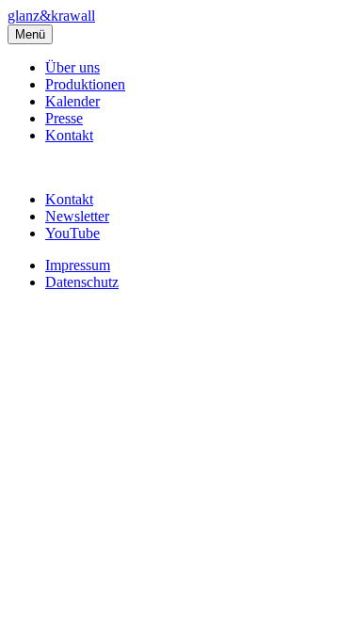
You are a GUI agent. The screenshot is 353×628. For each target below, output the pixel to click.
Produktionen (85, 84)
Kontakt (69, 135)
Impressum (77, 265)
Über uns (72, 67)
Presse (64, 118)
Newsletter (77, 216)
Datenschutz (82, 282)
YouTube (72, 233)
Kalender (72, 101)
